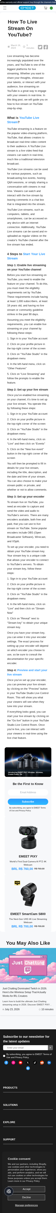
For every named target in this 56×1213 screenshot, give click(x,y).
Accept (26, 1189)
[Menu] (5, 8)
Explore (9, 1122)
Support (9, 1139)
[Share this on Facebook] (45, 47)
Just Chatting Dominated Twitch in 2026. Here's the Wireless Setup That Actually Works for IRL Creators (24, 992)
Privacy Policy (33, 1181)
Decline (26, 1197)
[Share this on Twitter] (40, 47)
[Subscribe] (50, 1047)
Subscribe (28, 801)
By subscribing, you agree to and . (29, 1056)
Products (10, 1087)
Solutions (10, 1105)
